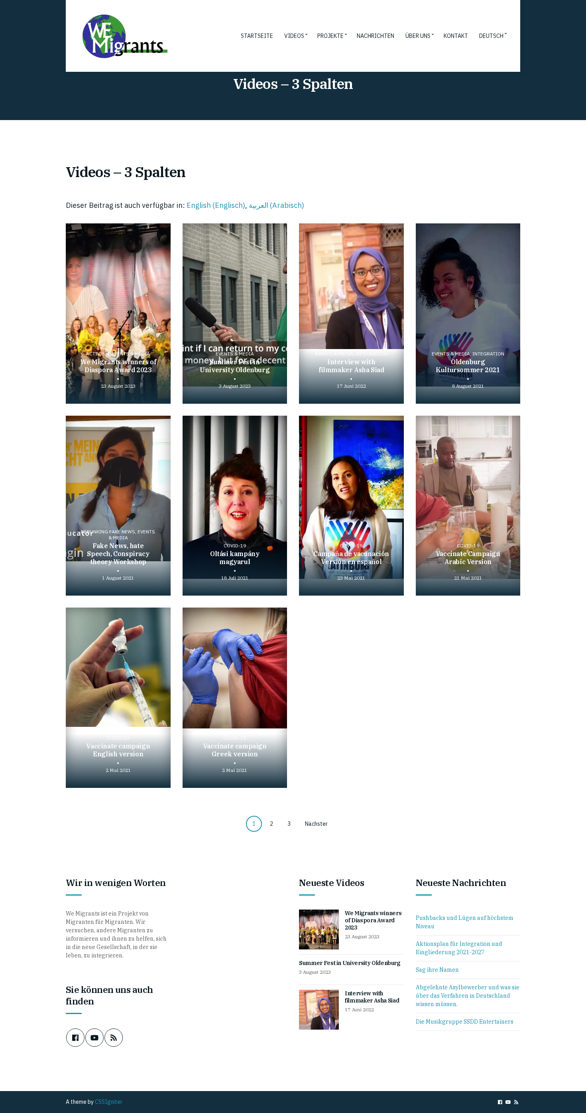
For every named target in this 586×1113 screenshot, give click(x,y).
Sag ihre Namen (437, 969)
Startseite (257, 35)
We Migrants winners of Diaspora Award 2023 (373, 920)
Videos (294, 35)
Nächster (316, 823)
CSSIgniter (108, 1101)
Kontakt (456, 35)
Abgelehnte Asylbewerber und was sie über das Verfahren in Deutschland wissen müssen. (467, 996)
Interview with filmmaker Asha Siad (372, 997)
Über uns (418, 35)
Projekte (330, 35)
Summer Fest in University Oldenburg (349, 963)
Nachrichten (375, 35)
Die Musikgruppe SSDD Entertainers (464, 1021)
